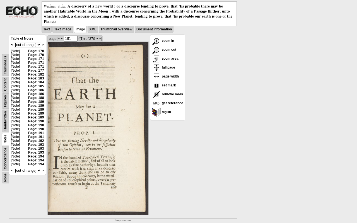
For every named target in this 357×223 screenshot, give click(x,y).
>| (100, 39)
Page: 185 (36, 86)
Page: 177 (36, 70)
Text (46, 29)
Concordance (5, 158)
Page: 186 (36, 90)
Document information (154, 29)
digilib (166, 112)
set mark (168, 85)
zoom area (169, 58)
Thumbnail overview (116, 29)
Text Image (62, 29)
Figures (5, 101)
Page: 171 (36, 59)
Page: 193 (36, 145)
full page (168, 67)
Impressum (123, 220)
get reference (172, 103)
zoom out (168, 50)
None (5, 177)
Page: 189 (36, 102)
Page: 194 (36, 156)
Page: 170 (36, 51)
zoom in (167, 41)
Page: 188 (36, 98)
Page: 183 (36, 78)
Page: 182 (36, 74)
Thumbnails (5, 65)
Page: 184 (36, 82)
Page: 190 (36, 121)
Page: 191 (36, 133)
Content (5, 84)
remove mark (172, 94)
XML (92, 29)
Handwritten (5, 120)
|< (58, 39)
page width (170, 76)
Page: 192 (36, 141)
